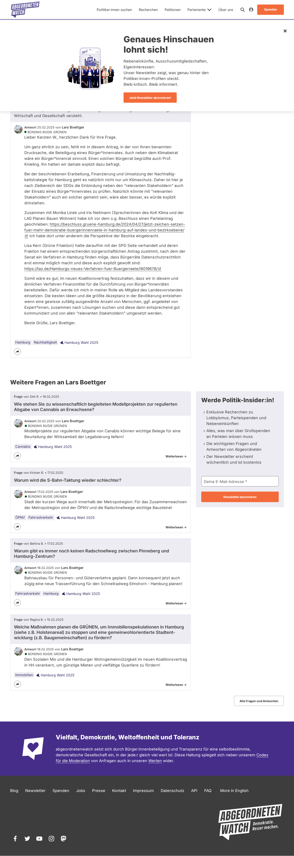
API (194, 790)
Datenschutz (172, 790)
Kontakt (119, 790)
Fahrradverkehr (40, 517)
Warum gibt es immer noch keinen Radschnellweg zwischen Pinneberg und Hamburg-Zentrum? (91, 553)
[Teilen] (17, 351)
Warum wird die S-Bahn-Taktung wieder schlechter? (67, 480)
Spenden (61, 790)
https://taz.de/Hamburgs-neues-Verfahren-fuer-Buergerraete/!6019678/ (91, 268)
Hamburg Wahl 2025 (81, 342)
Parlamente (196, 10)
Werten (155, 760)
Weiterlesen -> (176, 456)
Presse (98, 790)
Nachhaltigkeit (45, 342)
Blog (14, 790)
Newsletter (35, 790)
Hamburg (22, 342)
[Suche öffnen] (242, 9)
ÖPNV (20, 517)
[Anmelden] (251, 9)
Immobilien (24, 675)
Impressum (143, 790)
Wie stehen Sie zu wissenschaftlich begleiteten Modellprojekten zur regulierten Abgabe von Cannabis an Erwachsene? (95, 407)
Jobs (80, 790)
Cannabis (22, 446)
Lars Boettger (73, 127)
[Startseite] (25, 10)
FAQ (208, 790)
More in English (234, 790)
